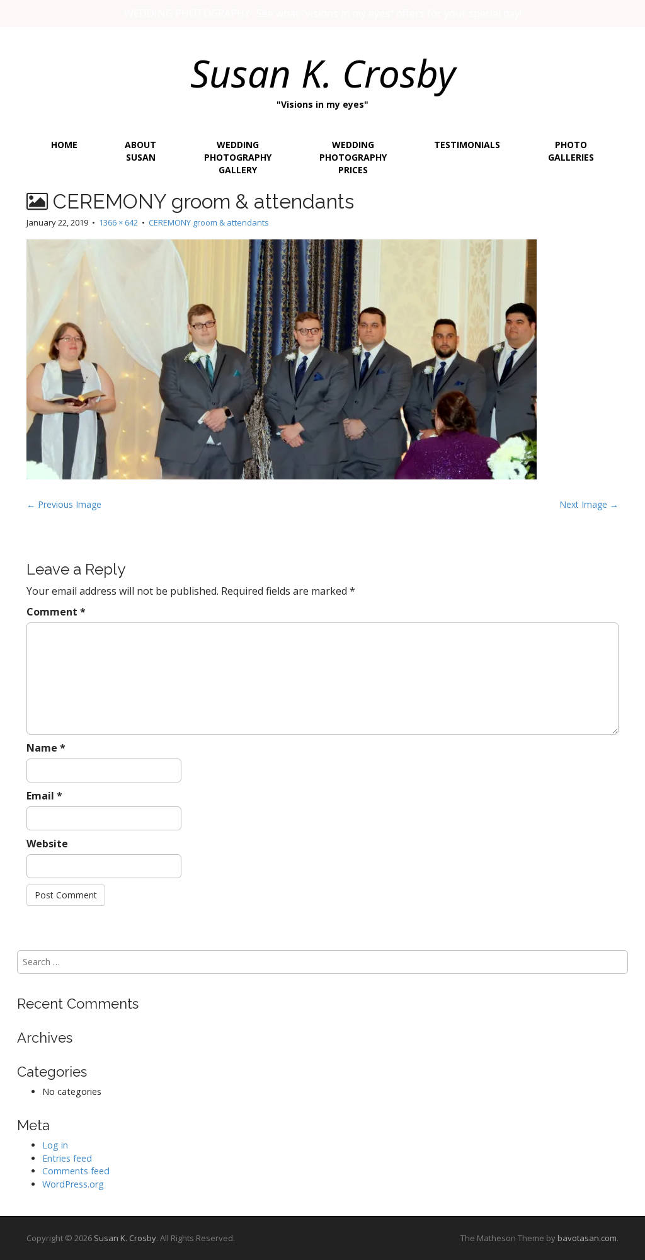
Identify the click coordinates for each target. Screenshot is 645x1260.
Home (64, 145)
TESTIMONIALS (467, 145)
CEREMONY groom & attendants (209, 222)
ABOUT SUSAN (140, 151)
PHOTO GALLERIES (571, 151)
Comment (56, 612)
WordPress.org (73, 1184)
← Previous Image (63, 504)
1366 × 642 (118, 222)
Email (44, 796)
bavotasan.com (587, 1238)
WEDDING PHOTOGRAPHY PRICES (353, 157)
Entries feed (67, 1158)
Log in (55, 1145)
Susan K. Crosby (322, 73)
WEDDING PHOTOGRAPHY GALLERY (237, 157)
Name (46, 748)
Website (47, 843)
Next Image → (589, 504)
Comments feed (76, 1171)
